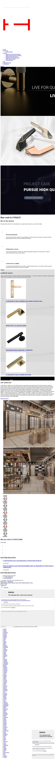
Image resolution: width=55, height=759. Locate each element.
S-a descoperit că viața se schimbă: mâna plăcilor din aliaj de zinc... (24, 301)
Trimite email (3, 585)
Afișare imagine (9, 51)
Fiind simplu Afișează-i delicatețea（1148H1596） (19, 350)
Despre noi (5, 50)
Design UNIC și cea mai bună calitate (16, 325)
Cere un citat (3, 542)
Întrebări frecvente (7, 62)
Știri (4, 61)
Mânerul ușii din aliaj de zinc (12, 56)
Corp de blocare (9, 60)
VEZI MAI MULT (5, 398)
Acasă (4, 49)
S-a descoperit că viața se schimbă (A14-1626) (18, 374)
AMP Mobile (10, 581)
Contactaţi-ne (6, 64)
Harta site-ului (4, 581)
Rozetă (20, 582)
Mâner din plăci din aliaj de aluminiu (13, 55)
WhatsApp (6, 587)
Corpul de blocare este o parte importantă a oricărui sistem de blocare (22, 560)
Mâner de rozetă (14, 582)
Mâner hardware (4, 582)
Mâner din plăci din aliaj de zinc (12, 57)
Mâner (9, 582)
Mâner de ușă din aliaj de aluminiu (13, 54)
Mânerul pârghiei (25, 582)
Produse (5, 53)
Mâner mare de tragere (10, 59)
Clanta (31, 582)
